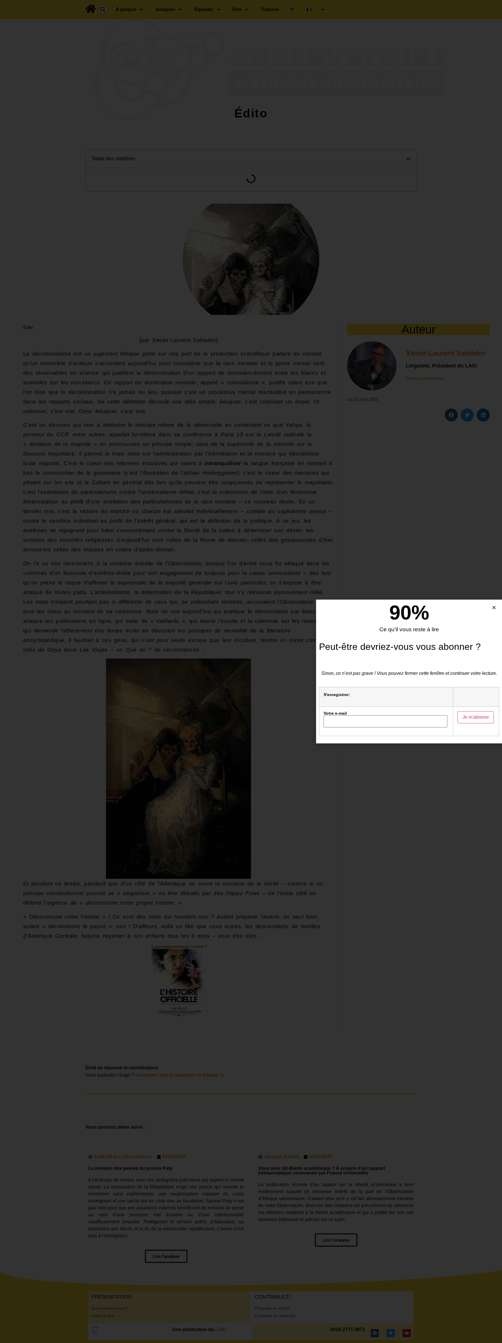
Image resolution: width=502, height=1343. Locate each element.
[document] (251, 671)
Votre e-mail (335, 713)
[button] (494, 607)
